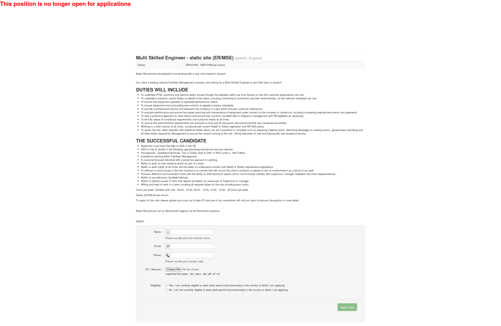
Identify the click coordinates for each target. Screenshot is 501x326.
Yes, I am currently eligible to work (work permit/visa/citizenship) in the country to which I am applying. (227, 285)
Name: (157, 232)
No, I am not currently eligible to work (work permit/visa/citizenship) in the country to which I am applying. (228, 290)
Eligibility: (155, 285)
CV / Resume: (153, 269)
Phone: (157, 255)
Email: (157, 246)
